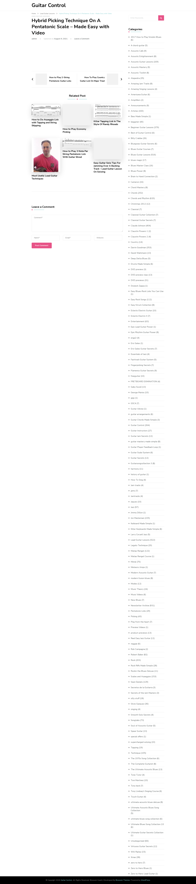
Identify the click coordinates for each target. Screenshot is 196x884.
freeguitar (135, 376)
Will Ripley (136, 851)
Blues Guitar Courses (141, 149)
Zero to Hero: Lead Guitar (143, 873)
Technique (136, 753)
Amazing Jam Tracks (140, 83)
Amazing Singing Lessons (142, 89)
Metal (133, 561)
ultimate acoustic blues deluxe (145, 802)
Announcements (138, 105)
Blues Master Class (140, 165)
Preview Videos (138, 627)
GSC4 (133, 403)
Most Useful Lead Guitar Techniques (44, 177)
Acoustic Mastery (139, 67)
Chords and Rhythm (140, 198)
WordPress (145, 880)
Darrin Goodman (138, 247)
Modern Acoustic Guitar (142, 572)
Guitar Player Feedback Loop (144, 447)
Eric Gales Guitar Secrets (142, 348)
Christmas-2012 (138, 204)
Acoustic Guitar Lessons (142, 61)
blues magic (136, 160)
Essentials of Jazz (139, 354)
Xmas (133, 857)
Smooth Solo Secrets (141, 714)
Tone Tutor (136, 775)
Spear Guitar (137, 731)
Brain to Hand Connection (143, 176)
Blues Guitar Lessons (140, 154)
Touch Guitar (137, 796)
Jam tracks (135, 485)
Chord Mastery (138, 187)
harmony (135, 469)
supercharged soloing (141, 742)
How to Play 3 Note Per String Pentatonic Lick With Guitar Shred (75, 154)
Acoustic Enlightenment (142, 56)
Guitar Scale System (140, 452)
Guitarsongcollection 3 (141, 463)
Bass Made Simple (139, 116)
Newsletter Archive (140, 605)
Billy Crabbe (136, 138)
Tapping (134, 747)
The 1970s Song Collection (143, 758)
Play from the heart (140, 621)
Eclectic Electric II (139, 316)
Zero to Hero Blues (140, 868)
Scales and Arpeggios (141, 676)
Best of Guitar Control (141, 132)
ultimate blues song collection (145, 818)
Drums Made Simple (140, 264)
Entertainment (138, 321)
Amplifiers (135, 100)
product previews (139, 632)
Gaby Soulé (136, 387)
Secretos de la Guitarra (141, 687)
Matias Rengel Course (141, 556)
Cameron (135, 182)
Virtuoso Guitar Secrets (142, 846)
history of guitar (138, 474)
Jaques (134, 501)
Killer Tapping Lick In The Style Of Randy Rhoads (107, 123)
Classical (135, 209)
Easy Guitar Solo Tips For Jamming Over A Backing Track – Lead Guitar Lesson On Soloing (108, 167)
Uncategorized (137, 841)
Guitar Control (49, 5)
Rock (133, 660)
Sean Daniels (137, 682)
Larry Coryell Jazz (139, 534)
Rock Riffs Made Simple (142, 665)
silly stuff (135, 698)
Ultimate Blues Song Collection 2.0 (147, 824)
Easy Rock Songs (138, 299)
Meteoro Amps (138, 567)
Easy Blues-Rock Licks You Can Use (147, 291)
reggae (134, 643)
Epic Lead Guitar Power (142, 326)
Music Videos (137, 594)
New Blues (136, 600)
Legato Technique (139, 545)
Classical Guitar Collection (143, 214)
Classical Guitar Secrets (142, 220)
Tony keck (135, 785)
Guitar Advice (137, 408)
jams (133, 490)
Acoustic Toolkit (138, 72)
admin (34, 39)
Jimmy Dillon (137, 512)
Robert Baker (137, 654)
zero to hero (136, 862)
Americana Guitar (139, 94)
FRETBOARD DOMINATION (144, 381)
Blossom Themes (123, 880)
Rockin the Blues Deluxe (142, 671)
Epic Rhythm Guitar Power (143, 332)
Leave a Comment (81, 39)
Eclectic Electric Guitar (141, 310)
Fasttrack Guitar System (142, 359)
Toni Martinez (137, 780)
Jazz (132, 507)
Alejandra (135, 78)
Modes (134, 583)
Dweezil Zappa (138, 285)
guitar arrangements (140, 414)
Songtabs (135, 720)
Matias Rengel (137, 551)
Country (134, 242)
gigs (133, 398)
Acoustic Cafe (137, 51)
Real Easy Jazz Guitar (140, 638)
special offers (137, 736)
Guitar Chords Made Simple (144, 419)
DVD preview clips (139, 274)
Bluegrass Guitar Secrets (142, 143)
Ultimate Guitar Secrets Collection (147, 832)
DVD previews (137, 280)
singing (134, 709)
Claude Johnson (138, 225)
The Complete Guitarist (142, 764)
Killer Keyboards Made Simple (145, 529)
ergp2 (133, 337)
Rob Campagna (138, 649)
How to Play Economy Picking (74, 131)
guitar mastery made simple (144, 441)
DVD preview (137, 269)
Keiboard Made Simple (141, 523)
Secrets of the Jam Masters (143, 693)
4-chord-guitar (138, 45)
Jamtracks (135, 496)
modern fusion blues (140, 578)
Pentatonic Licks (138, 611)
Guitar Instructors (139, 430)
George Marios (137, 392)
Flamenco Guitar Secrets (142, 370)
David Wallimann (139, 253)
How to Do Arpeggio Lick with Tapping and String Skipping (45, 122)
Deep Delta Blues (139, 258)
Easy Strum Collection (141, 305)
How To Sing (137, 479)
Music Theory (137, 589)
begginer (135, 121)
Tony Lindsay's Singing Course (145, 791)
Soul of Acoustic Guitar (141, 725)
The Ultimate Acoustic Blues (144, 769)
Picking (134, 616)
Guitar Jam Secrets (139, 436)
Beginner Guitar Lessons (142, 127)
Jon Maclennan (137, 518)
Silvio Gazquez (137, 703)
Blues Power (137, 171)
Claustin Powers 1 (139, 231)
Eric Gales (135, 343)
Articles (134, 111)
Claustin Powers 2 (139, 236)
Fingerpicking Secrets (141, 365)
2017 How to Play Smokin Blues (146, 37)
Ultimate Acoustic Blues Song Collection (145, 809)
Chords (134, 193)
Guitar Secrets (137, 458)
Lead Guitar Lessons (41, 16)
